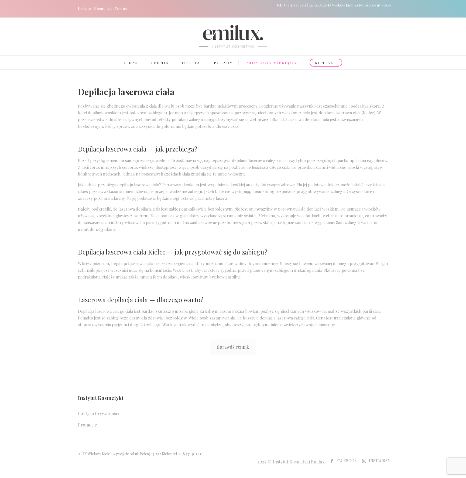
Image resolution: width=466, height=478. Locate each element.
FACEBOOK (347, 460)
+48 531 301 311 (294, 5)
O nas (131, 62)
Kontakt (326, 62)
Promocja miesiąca (271, 62)
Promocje (87, 425)
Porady (223, 62)
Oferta (191, 62)
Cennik (160, 62)
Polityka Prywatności (98, 413)
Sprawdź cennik (233, 347)
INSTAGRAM (380, 460)
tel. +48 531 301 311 (188, 453)
